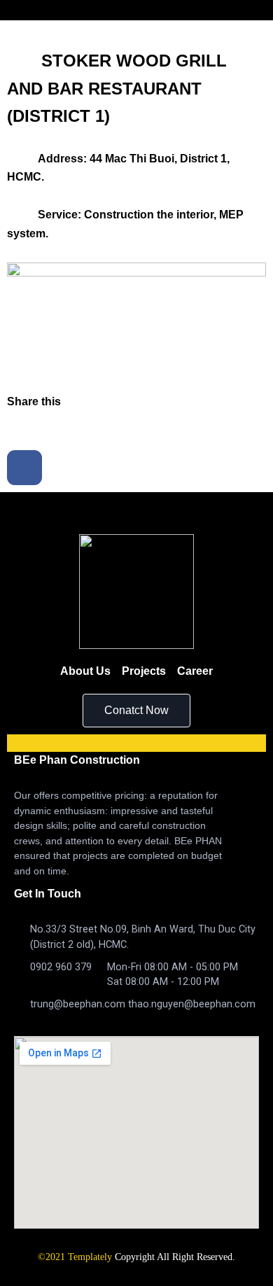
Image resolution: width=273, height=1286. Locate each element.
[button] (136, 710)
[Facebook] (24, 467)
